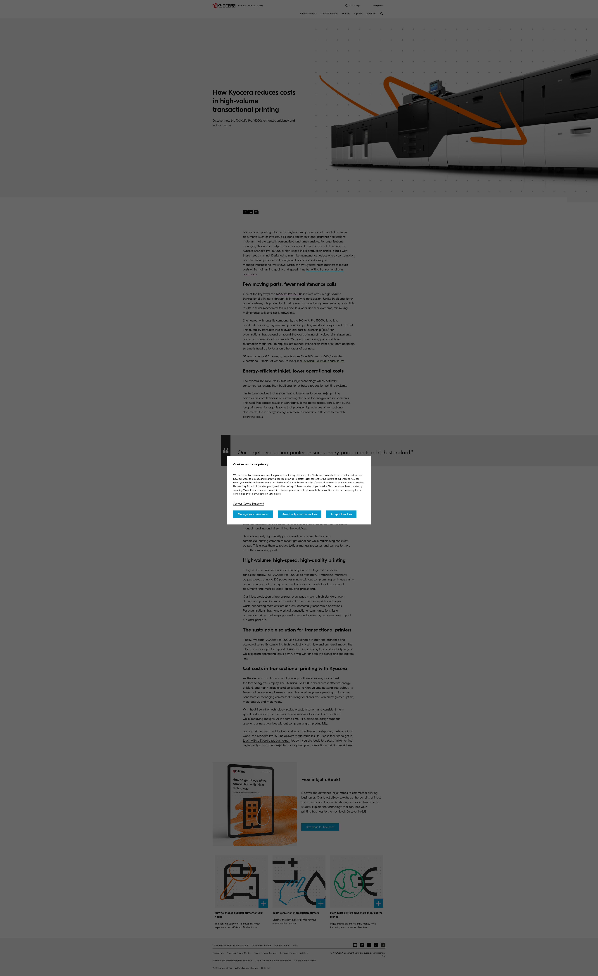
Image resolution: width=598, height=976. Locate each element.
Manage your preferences (253, 514)
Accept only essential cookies (299, 514)
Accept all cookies (341, 514)
